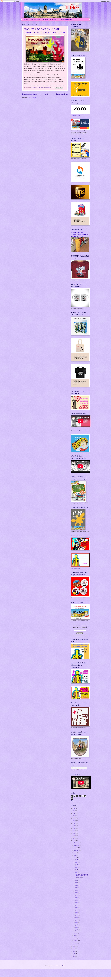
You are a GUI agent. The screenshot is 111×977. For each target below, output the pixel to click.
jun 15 (76, 895)
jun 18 (76, 887)
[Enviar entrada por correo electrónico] (53, 87)
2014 (74, 838)
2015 (74, 835)
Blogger (64, 965)
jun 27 (76, 862)
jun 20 (76, 882)
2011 (74, 948)
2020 (74, 823)
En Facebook (35, 19)
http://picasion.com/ (75, 115)
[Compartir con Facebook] (61, 88)
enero (75, 943)
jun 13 (76, 900)
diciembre (76, 843)
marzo (75, 938)
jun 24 (76, 867)
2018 (74, 828)
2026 (74, 808)
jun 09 (76, 910)
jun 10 (76, 907)
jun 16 (76, 892)
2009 (74, 953)
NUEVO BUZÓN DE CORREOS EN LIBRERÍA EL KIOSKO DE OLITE (80, 234)
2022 (74, 818)
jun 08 (76, 912)
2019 (74, 825)
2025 (74, 811)
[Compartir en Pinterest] (62, 88)
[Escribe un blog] (58, 88)
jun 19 (76, 885)
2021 (74, 821)
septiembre (76, 850)
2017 (74, 830)
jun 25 (76, 865)
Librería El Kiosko (66, 19)
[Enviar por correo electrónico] (56, 88)
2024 (74, 813)
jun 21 (76, 880)
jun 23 (76, 870)
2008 (74, 956)
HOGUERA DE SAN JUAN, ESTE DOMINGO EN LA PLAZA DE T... (81, 876)
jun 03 (76, 925)
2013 (74, 840)
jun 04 (76, 922)
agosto (75, 852)
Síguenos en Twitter (49, 19)
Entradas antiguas (62, 94)
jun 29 (76, 860)
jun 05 (76, 920)
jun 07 (76, 915)
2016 (74, 833)
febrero (76, 940)
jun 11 (76, 905)
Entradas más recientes (29, 94)
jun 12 (76, 902)
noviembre (76, 845)
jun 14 (76, 897)
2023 (74, 816)
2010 (74, 951)
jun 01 (76, 930)
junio (75, 857)
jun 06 (76, 917)
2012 (74, 946)
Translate (82, 770)
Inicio (26, 19)
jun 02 (76, 927)
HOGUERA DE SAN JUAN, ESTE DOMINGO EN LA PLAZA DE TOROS (44, 30)
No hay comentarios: (46, 87)
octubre (76, 847)
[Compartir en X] (59, 88)
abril (75, 935)
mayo (75, 933)
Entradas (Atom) (32, 97)
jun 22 (76, 872)
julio (75, 855)
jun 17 (76, 890)
